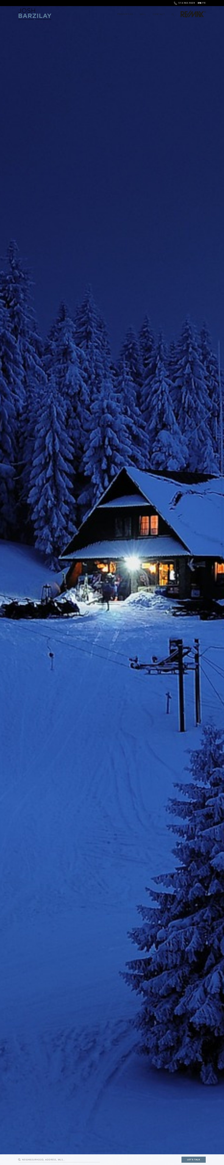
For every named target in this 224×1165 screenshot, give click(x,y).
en (199, 2)
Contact (159, 14)
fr (204, 2)
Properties (125, 14)
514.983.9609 (186, 2)
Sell (143, 14)
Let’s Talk (193, 1159)
